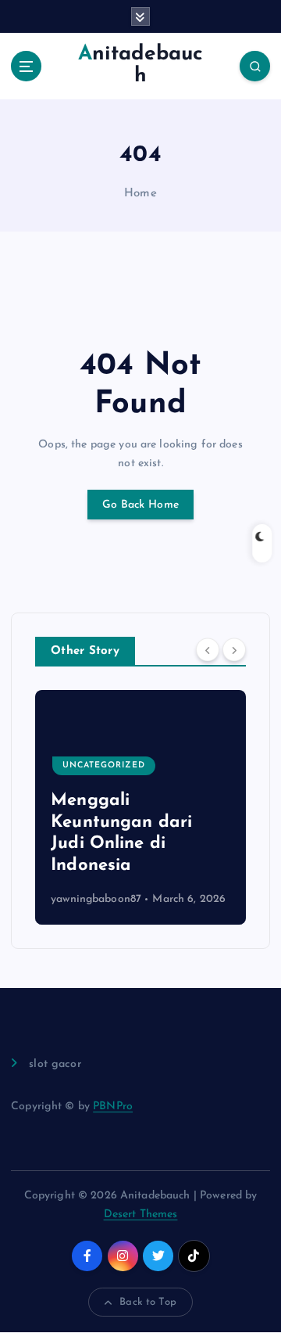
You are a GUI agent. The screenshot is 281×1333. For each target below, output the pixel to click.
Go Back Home (140, 505)
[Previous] (207, 650)
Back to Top (147, 1302)
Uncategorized (103, 765)
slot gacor (54, 1064)
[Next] (234, 650)
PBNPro (113, 1106)
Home (140, 193)
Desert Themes (141, 1214)
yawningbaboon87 (96, 899)
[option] (140, 807)
